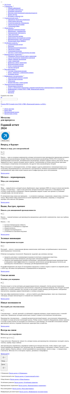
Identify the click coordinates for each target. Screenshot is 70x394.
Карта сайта (8, 110)
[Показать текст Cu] (3, 154)
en (1, 97)
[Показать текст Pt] (3, 283)
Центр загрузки (9, 109)
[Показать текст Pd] (3, 246)
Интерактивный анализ (11, 112)
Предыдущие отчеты (10, 113)
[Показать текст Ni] (3, 152)
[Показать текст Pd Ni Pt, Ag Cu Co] (13, 338)
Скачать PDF (23, 104)
